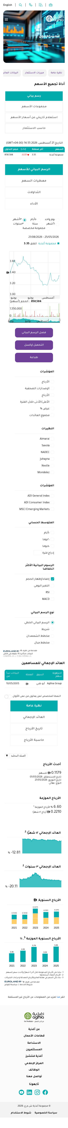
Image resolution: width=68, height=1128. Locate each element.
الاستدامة (34, 1043)
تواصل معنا (34, 1076)
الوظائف (34, 1070)
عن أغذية (34, 1029)
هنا (58, 997)
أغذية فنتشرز (34, 1056)
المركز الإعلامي (34, 1063)
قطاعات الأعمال (34, 1036)
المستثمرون (34, 1049)
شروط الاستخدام (21, 1113)
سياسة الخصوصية (46, 1113)
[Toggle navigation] (6, 19)
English (7, 5)
